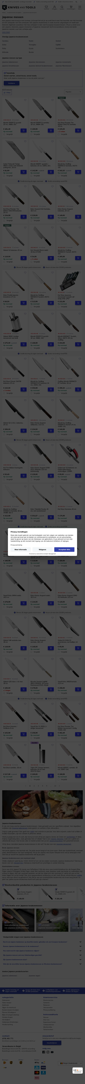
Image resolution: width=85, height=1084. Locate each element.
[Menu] (81, 1068)
